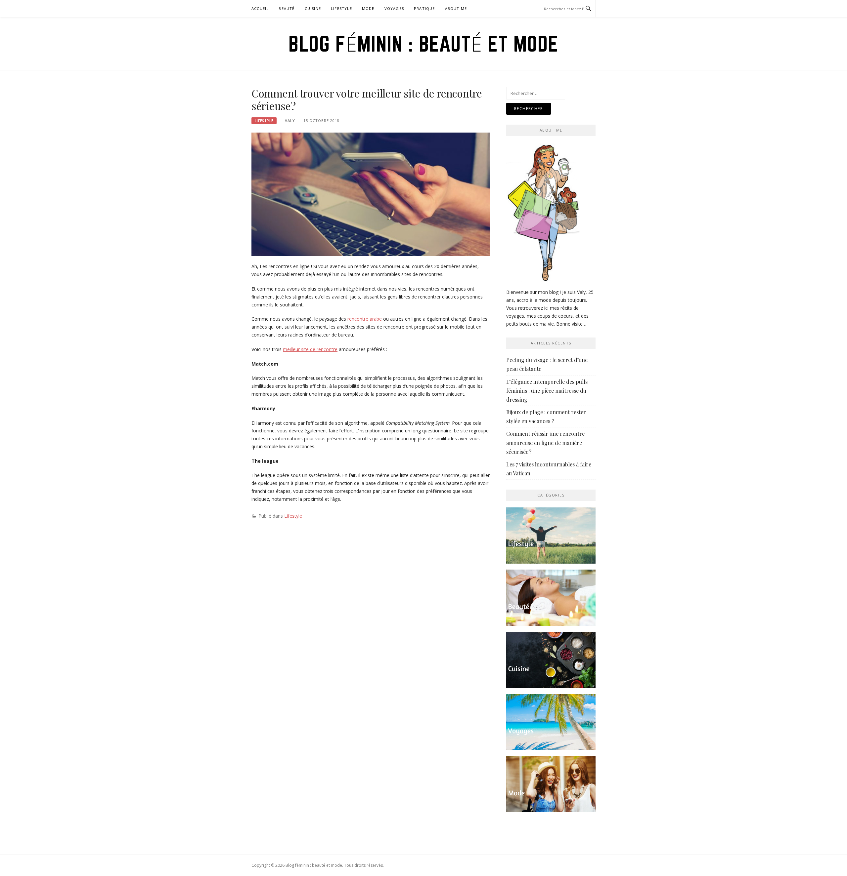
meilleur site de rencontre (310, 349)
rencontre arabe (364, 319)
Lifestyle (341, 8)
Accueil (260, 8)
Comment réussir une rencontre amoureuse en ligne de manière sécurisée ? (545, 442)
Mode (368, 8)
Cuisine (313, 8)
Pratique (424, 8)
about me (456, 8)
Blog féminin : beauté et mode (423, 44)
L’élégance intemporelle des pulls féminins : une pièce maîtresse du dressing (547, 390)
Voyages (394, 8)
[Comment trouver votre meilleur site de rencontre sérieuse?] (370, 193)
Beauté (286, 8)
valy (290, 120)
